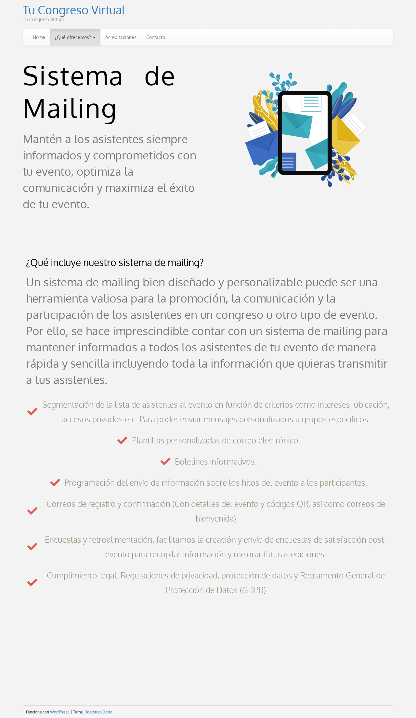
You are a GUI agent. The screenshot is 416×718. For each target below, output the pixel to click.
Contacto (155, 37)
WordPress (60, 712)
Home (39, 37)
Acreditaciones (120, 37)
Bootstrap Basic (98, 712)
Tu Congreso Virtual (74, 9)
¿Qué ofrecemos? (73, 37)
